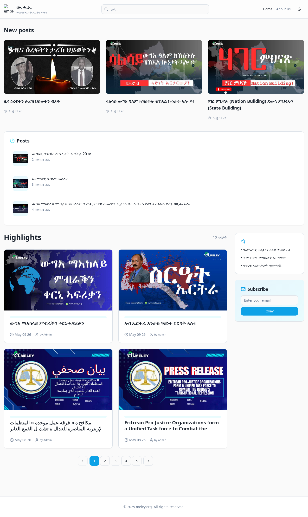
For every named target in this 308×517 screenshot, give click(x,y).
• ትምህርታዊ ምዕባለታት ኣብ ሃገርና (263, 257)
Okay (270, 311)
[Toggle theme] (299, 9)
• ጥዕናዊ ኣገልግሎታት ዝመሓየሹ (261, 265)
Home (267, 9)
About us (283, 9)
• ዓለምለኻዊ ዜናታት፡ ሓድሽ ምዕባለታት (266, 250)
